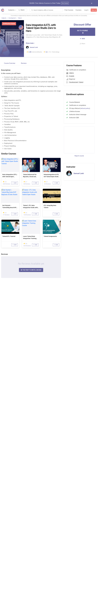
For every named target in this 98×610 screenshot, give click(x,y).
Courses (79, 10)
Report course (79, 156)
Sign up (93, 10)
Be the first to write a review (31, 270)
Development (12, 18)
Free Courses (69, 10)
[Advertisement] (79, 140)
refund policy (85, 108)
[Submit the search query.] (19, 10)
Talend (20, 18)
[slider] (3, 181)
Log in (86, 10)
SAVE (83, 38)
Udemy (71, 73)
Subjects (4, 18)
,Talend (80, 82)
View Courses (65, 3)
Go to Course (82, 30)
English (71, 76)
